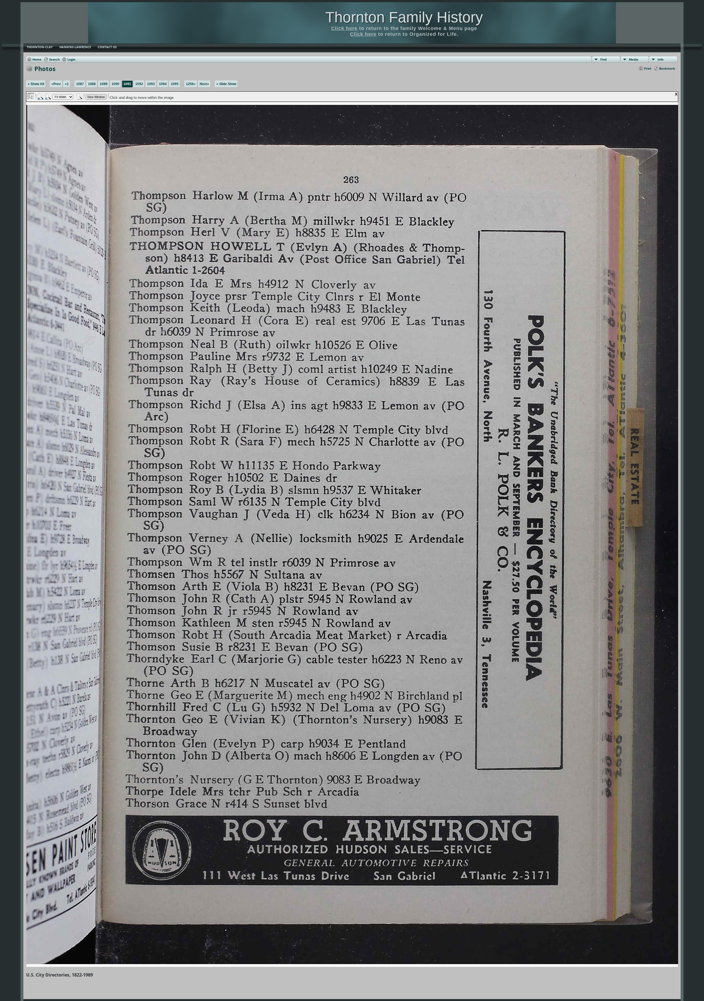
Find (603, 59)
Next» (204, 84)
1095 (174, 84)
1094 (163, 84)
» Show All (36, 84)
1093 (151, 84)
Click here (344, 28)
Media (633, 59)
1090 (115, 84)
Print (647, 68)
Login (71, 59)
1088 (92, 84)
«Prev (56, 84)
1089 (104, 84)
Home (37, 59)
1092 (139, 84)
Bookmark (667, 68)
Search (54, 59)
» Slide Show (226, 84)
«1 (67, 84)
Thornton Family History (404, 17)
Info (661, 59)
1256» (191, 84)
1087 (80, 84)
